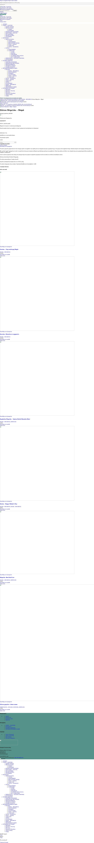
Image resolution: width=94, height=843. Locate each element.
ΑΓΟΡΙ (12, 52)
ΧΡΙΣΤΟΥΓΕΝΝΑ (10, 39)
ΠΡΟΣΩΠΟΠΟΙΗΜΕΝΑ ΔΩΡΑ (14, 99)
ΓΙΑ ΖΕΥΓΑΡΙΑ (12, 74)
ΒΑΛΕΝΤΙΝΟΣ (9, 59)
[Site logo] (7, 9)
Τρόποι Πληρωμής (10, 734)
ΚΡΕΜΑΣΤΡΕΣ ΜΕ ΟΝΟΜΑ (12, 63)
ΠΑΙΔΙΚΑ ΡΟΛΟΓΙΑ (10, 67)
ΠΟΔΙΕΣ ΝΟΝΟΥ (10, 26)
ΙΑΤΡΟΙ (7, 82)
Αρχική (7, 716)
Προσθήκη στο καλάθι (5, 143)
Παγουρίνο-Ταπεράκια (10, 93)
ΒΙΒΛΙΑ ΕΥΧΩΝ (10, 28)
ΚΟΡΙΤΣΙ (13, 53)
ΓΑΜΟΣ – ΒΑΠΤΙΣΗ (10, 725)
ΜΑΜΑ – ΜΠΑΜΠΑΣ (13, 70)
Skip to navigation (4, 0)
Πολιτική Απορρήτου (10, 738)
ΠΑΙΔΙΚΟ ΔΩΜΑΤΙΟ (10, 727)
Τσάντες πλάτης (9, 94)
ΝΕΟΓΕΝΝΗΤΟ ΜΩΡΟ (11, 87)
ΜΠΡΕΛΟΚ (8, 85)
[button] (5, 254)
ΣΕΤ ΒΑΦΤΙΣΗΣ (9, 34)
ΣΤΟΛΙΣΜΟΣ (9, 36)
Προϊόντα (8, 719)
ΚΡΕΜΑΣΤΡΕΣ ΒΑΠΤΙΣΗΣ (12, 31)
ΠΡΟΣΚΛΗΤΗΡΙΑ (10, 35)
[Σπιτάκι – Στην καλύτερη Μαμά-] (37, 245)
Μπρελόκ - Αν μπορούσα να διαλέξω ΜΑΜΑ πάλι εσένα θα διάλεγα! (15, 105)
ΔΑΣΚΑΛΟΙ (11, 45)
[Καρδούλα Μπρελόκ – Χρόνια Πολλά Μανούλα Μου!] (37, 415)
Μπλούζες (8, 92)
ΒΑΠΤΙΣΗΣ (11, 30)
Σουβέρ (7, 95)
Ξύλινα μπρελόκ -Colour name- (9, 704)
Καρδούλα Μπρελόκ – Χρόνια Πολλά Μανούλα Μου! (15, 419)
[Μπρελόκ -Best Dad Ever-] (37, 573)
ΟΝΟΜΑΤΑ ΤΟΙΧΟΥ (11, 65)
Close (1, 835)
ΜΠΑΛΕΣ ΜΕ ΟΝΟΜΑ (13, 43)
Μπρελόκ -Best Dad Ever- (7, 577)
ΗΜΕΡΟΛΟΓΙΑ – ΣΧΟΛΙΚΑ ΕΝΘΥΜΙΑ (15, 58)
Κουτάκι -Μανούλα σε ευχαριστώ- (9, 334)
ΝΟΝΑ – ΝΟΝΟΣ (12, 44)
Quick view (2, 255)
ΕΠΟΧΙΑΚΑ (8, 726)
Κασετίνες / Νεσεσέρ (10, 90)
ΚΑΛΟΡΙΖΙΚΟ (9, 83)
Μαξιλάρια (8, 89)
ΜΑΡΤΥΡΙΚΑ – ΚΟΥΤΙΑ (11, 33)
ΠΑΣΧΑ (7, 48)
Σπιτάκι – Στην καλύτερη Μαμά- (9, 249)
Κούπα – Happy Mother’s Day (8, 504)
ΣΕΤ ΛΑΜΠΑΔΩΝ (15, 57)
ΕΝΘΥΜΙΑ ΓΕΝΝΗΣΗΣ (11, 62)
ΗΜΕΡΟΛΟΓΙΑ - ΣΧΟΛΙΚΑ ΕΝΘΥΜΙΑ (9, 707)
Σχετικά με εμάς (9, 718)
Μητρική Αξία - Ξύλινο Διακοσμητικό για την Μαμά (11, 101)
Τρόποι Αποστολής (10, 735)
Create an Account (4, 842)
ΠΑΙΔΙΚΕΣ (10, 73)
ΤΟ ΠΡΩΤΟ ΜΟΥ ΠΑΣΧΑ (17, 55)
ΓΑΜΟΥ (10, 29)
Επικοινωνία (8, 717)
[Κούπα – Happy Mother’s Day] (37, 500)
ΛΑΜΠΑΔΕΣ (11, 50)
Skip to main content (12, 0)
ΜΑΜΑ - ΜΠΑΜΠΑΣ (27, 99)
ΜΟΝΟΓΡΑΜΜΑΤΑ (10, 64)
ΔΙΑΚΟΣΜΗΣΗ (12, 41)
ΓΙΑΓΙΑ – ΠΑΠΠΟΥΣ (13, 46)
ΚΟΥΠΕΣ (8, 69)
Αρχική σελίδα (3, 99)
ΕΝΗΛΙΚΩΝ (14, 54)
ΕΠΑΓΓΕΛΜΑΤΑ (12, 72)
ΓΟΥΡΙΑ (10, 40)
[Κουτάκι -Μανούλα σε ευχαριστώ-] (37, 330)
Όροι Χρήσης (8, 736)
